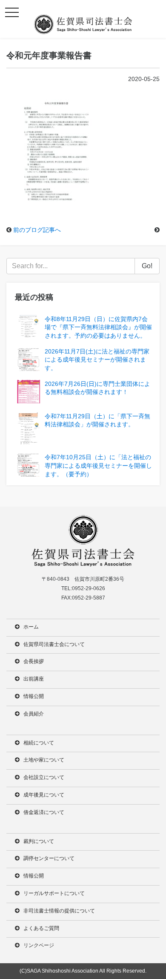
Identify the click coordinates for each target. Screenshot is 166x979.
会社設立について (43, 777)
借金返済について (43, 812)
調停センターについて (48, 858)
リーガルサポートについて (54, 893)
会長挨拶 (33, 661)
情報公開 (33, 696)
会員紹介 (33, 714)
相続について (38, 743)
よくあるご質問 (41, 928)
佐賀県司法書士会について (54, 644)
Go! (147, 265)
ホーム (31, 627)
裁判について (38, 841)
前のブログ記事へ (37, 229)
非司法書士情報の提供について (59, 911)
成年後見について (43, 795)
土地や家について (43, 760)
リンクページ (38, 945)
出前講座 (33, 679)
